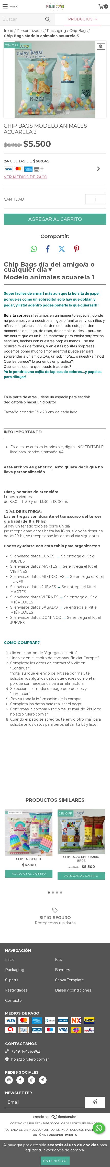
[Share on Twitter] (62, 249)
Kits (58, 959)
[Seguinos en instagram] (9, 1080)
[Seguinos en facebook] (20, 1080)
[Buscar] (47, 19)
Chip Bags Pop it (28, 859)
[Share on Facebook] (48, 249)
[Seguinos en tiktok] (31, 1080)
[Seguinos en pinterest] (43, 1080)
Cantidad (14, 199)
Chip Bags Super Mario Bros (81, 859)
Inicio (8, 30)
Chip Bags (78, 30)
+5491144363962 (25, 1051)
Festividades (16, 990)
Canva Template (69, 980)
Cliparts (11, 980)
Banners (62, 969)
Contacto (13, 1000)
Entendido (55, 1161)
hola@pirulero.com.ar (30, 1059)
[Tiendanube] (55, 1118)
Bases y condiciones (73, 990)
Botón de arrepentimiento (55, 1135)
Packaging (56, 30)
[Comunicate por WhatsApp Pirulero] (99, 1128)
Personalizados (30, 30)
